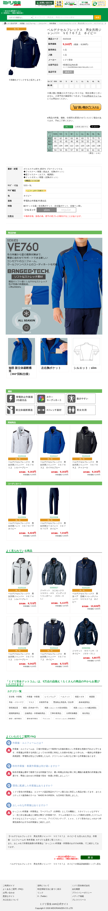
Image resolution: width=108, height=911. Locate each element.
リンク (40, 892)
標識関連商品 (14, 713)
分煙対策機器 (71, 713)
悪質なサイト (9, 896)
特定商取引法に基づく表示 (49, 889)
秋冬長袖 (53, 23)
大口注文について (11, 900)
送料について (43, 885)
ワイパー (46, 719)
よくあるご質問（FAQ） (13, 889)
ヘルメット (65, 697)
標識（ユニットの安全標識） (57, 708)
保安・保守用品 (15, 719)
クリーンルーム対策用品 (65, 719)
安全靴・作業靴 (15, 697)
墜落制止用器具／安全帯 (63, 702)
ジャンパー (42, 23)
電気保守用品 (32, 719)
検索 (97, 17)
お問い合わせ (9, 892)
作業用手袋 (43, 702)
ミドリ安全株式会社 (81, 885)
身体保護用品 (84, 702)
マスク (31, 702)
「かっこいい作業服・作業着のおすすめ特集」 (64, 843)
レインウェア (50, 697)
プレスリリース (79, 900)
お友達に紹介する (81, 127)
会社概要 (76, 889)
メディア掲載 (78, 896)
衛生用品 (86, 713)
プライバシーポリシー (82, 892)
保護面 (92, 697)
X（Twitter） (42, 896)
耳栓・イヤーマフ (16, 702)
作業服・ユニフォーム (28, 23)
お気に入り (68, 127)
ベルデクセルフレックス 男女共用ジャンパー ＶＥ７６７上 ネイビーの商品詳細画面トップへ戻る (55, 864)
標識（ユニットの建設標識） (86, 708)
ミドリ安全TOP (11, 23)
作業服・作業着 (33, 697)
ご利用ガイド (9, 885)
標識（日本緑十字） (31, 708)
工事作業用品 (55, 713)
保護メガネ (79, 697)
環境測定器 (13, 708)
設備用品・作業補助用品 (35, 713)
